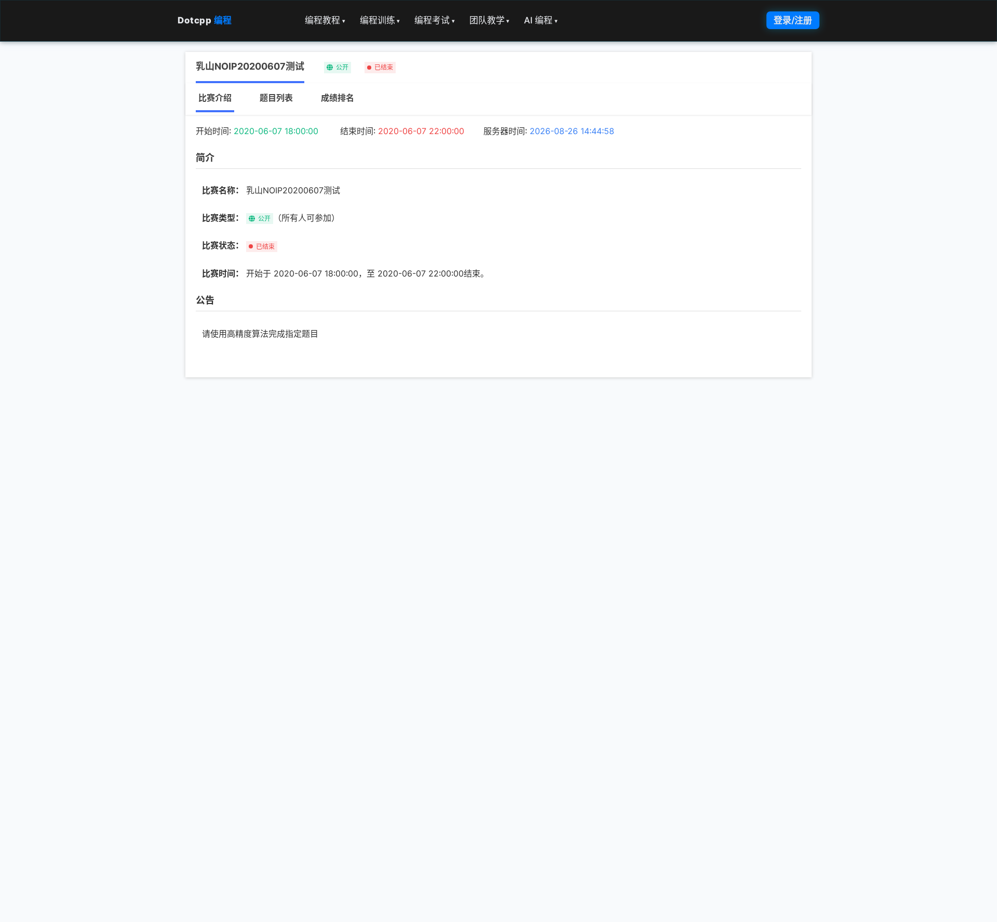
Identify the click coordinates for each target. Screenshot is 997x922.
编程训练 (380, 20)
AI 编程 (541, 20)
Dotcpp (205, 20)
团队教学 (489, 20)
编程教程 (325, 20)
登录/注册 (793, 20)
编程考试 (434, 20)
